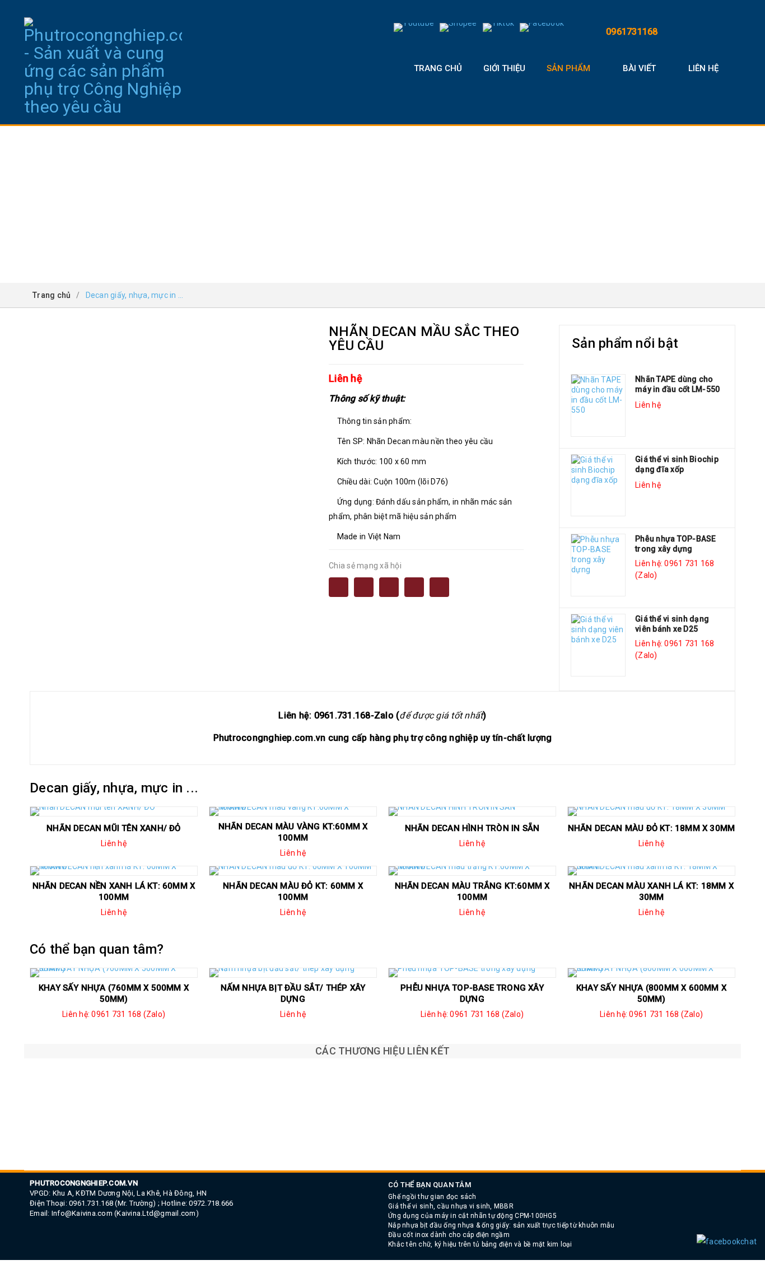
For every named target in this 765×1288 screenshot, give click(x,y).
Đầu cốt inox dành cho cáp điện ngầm (449, 1235)
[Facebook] (338, 587)
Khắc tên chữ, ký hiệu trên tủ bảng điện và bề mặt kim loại (480, 1244)
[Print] (389, 587)
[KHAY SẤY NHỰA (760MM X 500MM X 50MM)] (113, 972)
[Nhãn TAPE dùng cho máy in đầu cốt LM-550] (598, 405)
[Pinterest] (439, 587)
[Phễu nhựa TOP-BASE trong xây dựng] (598, 565)
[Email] (364, 587)
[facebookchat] (727, 1241)
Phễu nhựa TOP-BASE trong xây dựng (675, 543)
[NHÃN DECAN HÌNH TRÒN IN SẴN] (472, 811)
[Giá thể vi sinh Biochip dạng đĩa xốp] (598, 485)
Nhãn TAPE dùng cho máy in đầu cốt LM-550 (677, 384)
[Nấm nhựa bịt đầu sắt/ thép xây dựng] (292, 972)
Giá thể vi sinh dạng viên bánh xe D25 (672, 623)
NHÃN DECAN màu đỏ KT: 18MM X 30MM (651, 828)
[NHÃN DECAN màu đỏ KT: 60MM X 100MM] (292, 870)
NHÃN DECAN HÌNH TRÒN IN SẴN (472, 828)
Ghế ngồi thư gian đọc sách (432, 1197)
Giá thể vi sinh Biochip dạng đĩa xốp (677, 464)
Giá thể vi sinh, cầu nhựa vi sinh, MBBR (451, 1206)
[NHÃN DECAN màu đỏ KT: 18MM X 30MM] (651, 811)
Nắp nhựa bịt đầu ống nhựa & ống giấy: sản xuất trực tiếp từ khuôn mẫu (501, 1225)
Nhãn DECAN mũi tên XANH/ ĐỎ (113, 828)
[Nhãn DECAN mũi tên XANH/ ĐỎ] (113, 811)
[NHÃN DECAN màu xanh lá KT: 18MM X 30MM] (651, 870)
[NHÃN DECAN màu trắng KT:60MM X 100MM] (472, 870)
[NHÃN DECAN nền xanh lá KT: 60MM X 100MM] (113, 870)
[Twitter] (414, 587)
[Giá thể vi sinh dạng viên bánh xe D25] (598, 645)
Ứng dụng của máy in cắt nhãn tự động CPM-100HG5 (472, 1216)
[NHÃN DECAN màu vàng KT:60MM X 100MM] (292, 811)
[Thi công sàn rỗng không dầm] (382, 1148)
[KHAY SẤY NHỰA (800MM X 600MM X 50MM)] (651, 972)
